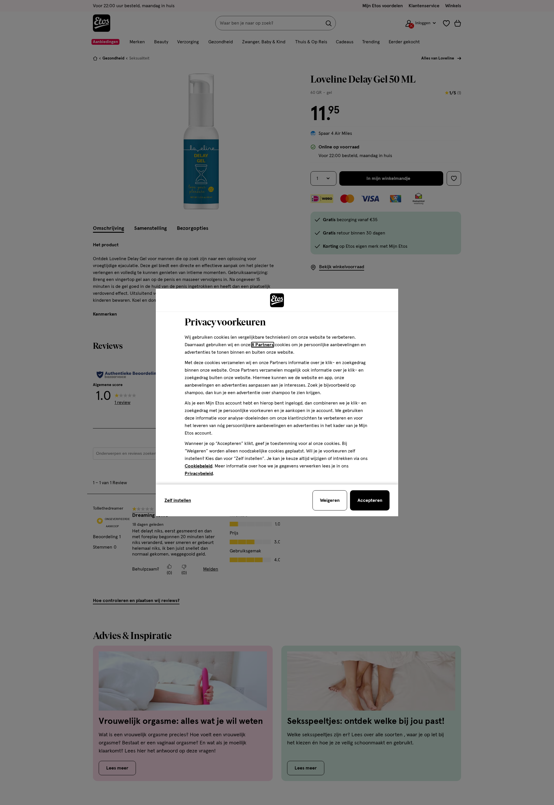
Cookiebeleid (198, 466)
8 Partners (263, 344)
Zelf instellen (177, 500)
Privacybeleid (199, 473)
